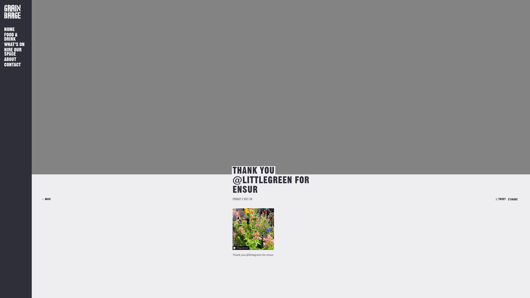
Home (9, 29)
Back (48, 199)
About (10, 59)
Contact (12, 65)
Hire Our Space (13, 52)
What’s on (14, 44)
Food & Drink (11, 37)
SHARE (514, 199)
